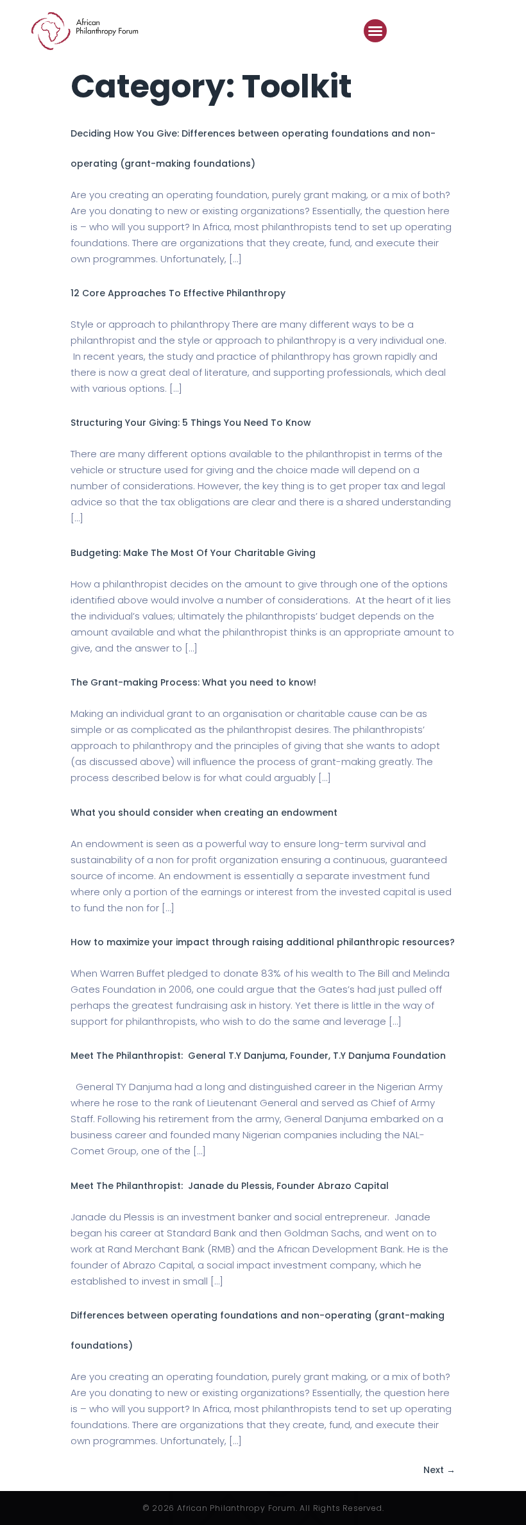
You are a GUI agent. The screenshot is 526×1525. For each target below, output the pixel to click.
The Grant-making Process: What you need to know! (193, 682)
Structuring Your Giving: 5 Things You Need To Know (191, 422)
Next (439, 1469)
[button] (375, 30)
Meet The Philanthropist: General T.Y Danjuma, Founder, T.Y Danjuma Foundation (258, 1055)
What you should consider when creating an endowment (204, 812)
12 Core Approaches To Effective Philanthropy (178, 293)
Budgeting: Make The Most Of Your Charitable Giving (196, 552)
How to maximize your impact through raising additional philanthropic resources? (263, 942)
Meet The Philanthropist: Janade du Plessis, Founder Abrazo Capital (230, 1185)
